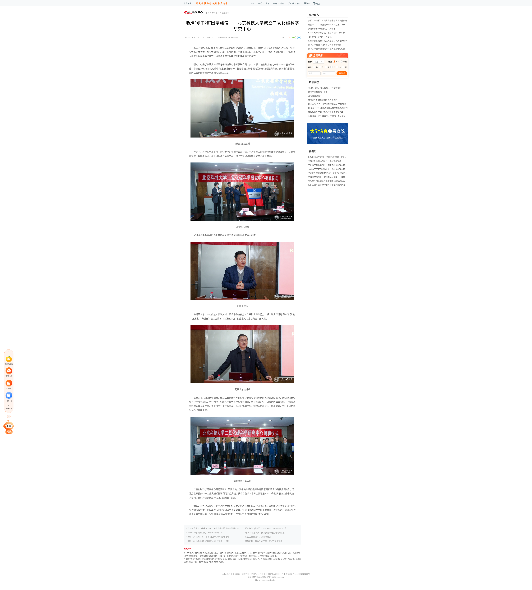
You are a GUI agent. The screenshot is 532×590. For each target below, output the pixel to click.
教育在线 (187, 3)
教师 (282, 3)
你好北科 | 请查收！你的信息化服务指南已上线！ (209, 541)
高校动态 (314, 15)
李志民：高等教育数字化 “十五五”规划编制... (327, 173)
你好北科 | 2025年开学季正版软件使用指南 (263, 541)
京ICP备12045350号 (275, 574)
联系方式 (236, 574)
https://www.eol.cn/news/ (228, 38)
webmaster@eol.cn (268, 580)
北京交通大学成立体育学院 (320, 36)
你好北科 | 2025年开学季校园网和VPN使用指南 (208, 537)
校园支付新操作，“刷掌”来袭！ (258, 537)
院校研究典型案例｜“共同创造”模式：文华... (327, 157)
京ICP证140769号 (258, 574)
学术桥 (291, 3)
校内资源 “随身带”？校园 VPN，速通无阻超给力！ (266, 528)
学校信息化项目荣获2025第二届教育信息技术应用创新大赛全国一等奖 (218, 528)
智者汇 (312, 151)
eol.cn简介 (226, 574)
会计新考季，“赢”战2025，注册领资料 (324, 88)
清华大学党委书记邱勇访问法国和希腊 (324, 45)
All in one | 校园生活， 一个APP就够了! (205, 532)
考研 (275, 3)
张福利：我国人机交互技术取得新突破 (324, 161)
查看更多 (9, 409)
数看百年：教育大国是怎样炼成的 (322, 100)
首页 (207, 13)
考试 (260, 3)
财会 (299, 3)
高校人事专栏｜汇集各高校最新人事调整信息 (327, 20)
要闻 (252, 3)
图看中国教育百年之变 (318, 92)
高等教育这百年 (315, 96)
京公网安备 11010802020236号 (298, 574)
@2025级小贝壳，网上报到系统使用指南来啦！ (266, 532)
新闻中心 (215, 13)
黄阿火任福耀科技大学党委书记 (321, 28)
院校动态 (225, 13)
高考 (267, 3)
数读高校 (314, 82)
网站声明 (245, 574)
